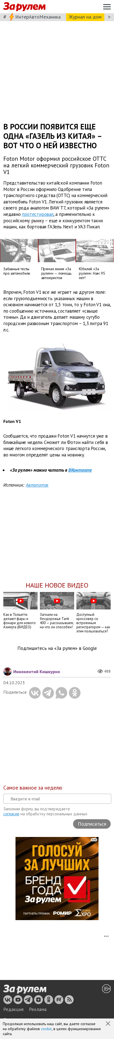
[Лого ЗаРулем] (24, 6)
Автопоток (37, 485)
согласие (11, 813)
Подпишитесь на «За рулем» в (57, 648)
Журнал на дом (85, 17)
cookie (46, 1028)
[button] (108, 1024)
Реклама (37, 1009)
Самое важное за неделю (32, 787)
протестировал (37, 214)
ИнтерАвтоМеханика (38, 17)
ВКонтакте (80, 470)
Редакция (13, 1009)
